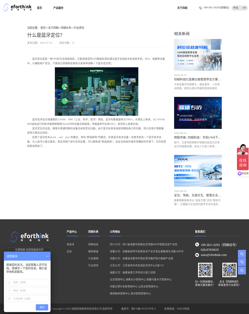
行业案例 (93, 258)
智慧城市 (146, 7)
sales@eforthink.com (214, 255)
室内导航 (77, 7)
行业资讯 (79, 27)
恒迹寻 (70, 244)
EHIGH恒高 (183, 308)
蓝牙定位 (37, 58)
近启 (69, 251)
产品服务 (58, 7)
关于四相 (182, 7)
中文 (235, 7)
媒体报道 (93, 251)
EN (244, 7)
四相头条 (66, 27)
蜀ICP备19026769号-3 (143, 308)
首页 (39, 7)
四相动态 (93, 244)
